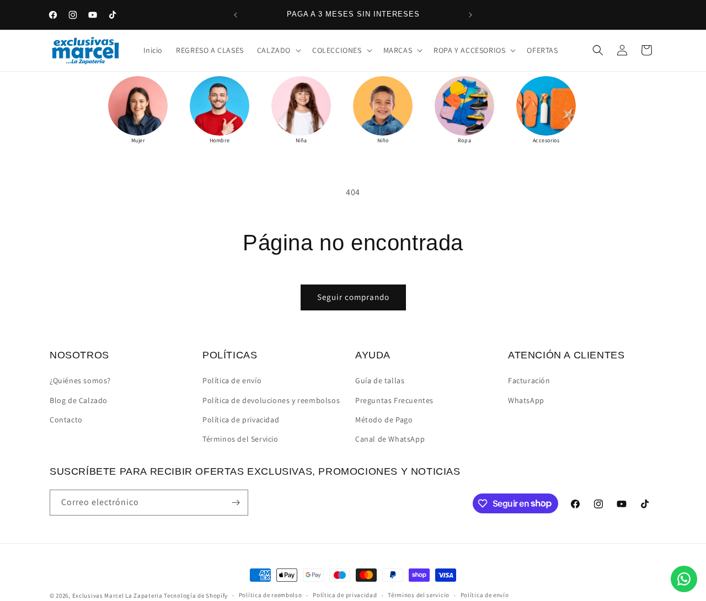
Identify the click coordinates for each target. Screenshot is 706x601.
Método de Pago (384, 420)
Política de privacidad (240, 420)
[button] (278, 50)
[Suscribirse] (235, 503)
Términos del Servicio (240, 439)
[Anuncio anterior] (235, 14)
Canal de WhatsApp (390, 439)
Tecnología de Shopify (196, 595)
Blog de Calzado (79, 400)
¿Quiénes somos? (80, 380)
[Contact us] (684, 579)
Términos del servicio (419, 595)
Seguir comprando (353, 297)
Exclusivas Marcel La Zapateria (117, 595)
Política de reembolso (270, 595)
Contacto (66, 420)
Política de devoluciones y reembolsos (271, 400)
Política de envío (231, 380)
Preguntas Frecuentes (394, 400)
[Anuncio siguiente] (470, 14)
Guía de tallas (379, 380)
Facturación (529, 380)
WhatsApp (526, 400)
